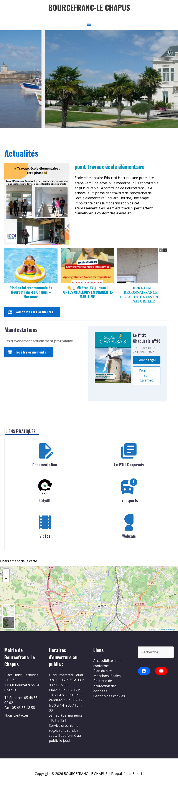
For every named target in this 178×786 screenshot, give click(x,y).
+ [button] (6, 572)
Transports (129, 500)
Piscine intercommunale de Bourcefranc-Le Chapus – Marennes (31, 292)
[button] (165, 250)
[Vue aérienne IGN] (8, 622)
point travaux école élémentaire (110, 166)
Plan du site (102, 670)
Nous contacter (16, 715)
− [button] (6, 578)
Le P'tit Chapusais (129, 464)
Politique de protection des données (105, 685)
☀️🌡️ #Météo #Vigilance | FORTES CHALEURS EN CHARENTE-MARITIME (87, 292)
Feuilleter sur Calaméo (146, 375)
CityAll (44, 500)
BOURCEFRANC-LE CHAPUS (89, 7)
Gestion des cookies (109, 696)
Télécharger (146, 360)
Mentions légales (107, 675)
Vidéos (45, 536)
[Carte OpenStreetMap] (8, 610)
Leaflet (150, 629)
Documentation (44, 464)
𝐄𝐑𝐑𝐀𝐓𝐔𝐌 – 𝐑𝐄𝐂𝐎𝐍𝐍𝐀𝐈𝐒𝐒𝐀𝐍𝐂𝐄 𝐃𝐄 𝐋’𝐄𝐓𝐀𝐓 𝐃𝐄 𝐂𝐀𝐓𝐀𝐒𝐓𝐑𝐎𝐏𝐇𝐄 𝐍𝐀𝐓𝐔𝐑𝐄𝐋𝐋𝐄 (143, 294)
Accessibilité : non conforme (107, 663)
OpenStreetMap (166, 629)
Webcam (129, 536)
